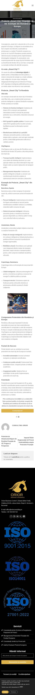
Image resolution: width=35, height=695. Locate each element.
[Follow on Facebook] (11, 516)
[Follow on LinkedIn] (24, 516)
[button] (33, 5)
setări (21, 686)
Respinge (13, 692)
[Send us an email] (17, 516)
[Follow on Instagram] (14, 516)
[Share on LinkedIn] (18, 417)
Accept (5, 692)
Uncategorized (17, 18)
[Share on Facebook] (16, 417)
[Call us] (20, 516)
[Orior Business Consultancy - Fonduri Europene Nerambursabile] (17, 5)
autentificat (15, 457)
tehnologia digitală (22, 72)
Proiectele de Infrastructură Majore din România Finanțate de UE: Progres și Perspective (9, 441)
